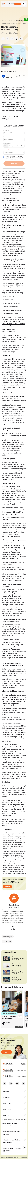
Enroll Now (7, 886)
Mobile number (8, 143)
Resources (5, 1115)
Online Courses (7, 1103)
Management (7, 47)
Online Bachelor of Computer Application (11, 1150)
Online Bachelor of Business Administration (11, 1141)
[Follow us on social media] (3, 39)
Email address (8, 137)
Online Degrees (7, 1109)
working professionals (9, 217)
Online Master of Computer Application (11, 1133)
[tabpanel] (12, 1009)
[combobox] (6, 146)
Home (2, 20)
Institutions (6, 1097)
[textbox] (9, 153)
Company (5, 1091)
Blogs (8, 20)
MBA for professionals (17, 219)
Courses (6, 149)
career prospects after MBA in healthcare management (13, 324)
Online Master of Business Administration (10, 1125)
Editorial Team (13, 33)
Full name (6, 130)
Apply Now (17, 3)
